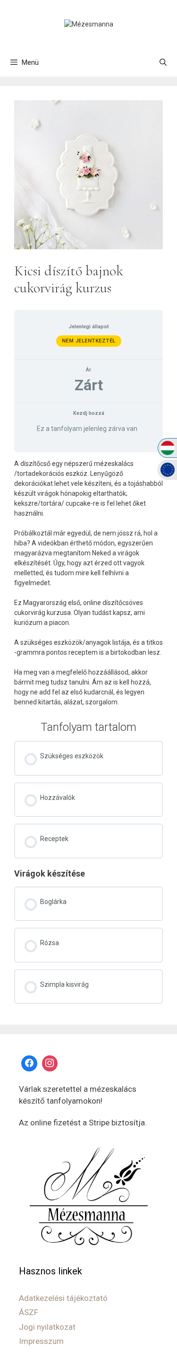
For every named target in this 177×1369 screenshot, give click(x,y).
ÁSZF (28, 1312)
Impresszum (41, 1341)
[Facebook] (29, 1063)
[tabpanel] (88, 583)
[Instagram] (50, 1063)
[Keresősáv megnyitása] (163, 62)
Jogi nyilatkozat (47, 1327)
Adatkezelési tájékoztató (63, 1298)
